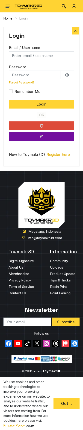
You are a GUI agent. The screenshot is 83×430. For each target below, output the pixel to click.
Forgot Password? (22, 82)
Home (7, 18)
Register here (58, 154)
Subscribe (66, 322)
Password (17, 67)
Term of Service (21, 286)
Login (41, 104)
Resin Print (58, 286)
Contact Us (18, 293)
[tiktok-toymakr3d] (27, 343)
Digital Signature (21, 261)
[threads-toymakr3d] (56, 343)
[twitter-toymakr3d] (37, 343)
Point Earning (60, 293)
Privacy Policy (20, 280)
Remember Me (27, 91)
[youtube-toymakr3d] (18, 343)
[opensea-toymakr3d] (75, 343)
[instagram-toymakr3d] (46, 343)
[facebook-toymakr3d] (8, 343)
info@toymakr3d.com (45, 238)
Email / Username (24, 47)
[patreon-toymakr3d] (65, 343)
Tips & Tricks (60, 280)
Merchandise (19, 274)
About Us (16, 267)
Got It (66, 403)
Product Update (62, 274)
